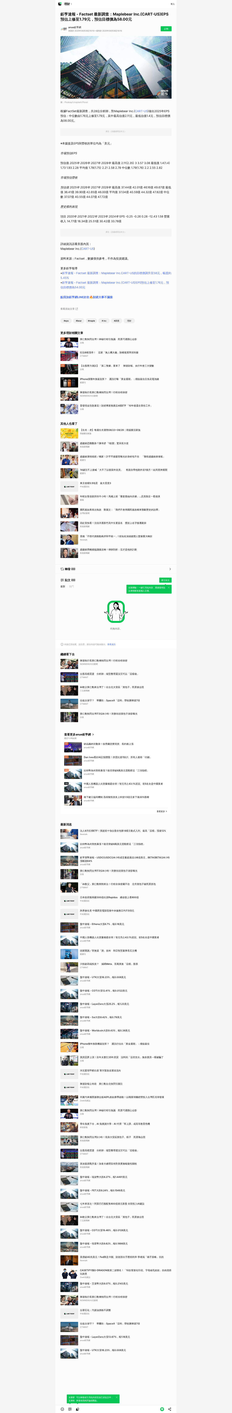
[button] (62, 1409)
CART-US (141, 111)
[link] (70, 1409)
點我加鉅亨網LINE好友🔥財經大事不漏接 (86, 297)
